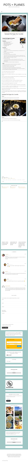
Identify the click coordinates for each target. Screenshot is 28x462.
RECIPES (23, 32)
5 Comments (24, 181)
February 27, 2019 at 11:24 (9, 264)
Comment (3, 313)
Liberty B (6, 271)
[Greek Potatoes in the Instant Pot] (9, 425)
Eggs (11, 32)
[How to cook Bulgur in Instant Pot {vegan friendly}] (9, 417)
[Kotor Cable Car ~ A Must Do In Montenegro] (18, 410)
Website (3, 306)
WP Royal (7, 460)
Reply (25, 263)
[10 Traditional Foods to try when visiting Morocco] (9, 410)
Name (3, 299)
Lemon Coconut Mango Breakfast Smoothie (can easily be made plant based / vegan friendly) (22, 244)
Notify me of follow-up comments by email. (8, 324)
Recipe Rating (3, 310)
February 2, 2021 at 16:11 (7, 286)
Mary (3, 181)
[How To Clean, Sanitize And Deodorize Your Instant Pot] (18, 425)
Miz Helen (6, 254)
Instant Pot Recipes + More (17, 32)
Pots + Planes (14, 4)
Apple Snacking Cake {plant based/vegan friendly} (13, 243)
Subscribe (8, 400)
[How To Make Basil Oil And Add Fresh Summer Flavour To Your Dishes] (18, 417)
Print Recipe (23, 44)
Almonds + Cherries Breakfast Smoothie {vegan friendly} (5, 243)
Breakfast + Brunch (7, 32)
